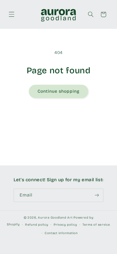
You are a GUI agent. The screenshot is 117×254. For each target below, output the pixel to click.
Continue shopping (59, 91)
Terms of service (96, 224)
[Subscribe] (97, 195)
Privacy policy (65, 224)
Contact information (61, 233)
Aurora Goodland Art (55, 217)
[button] (11, 14)
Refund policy (36, 224)
